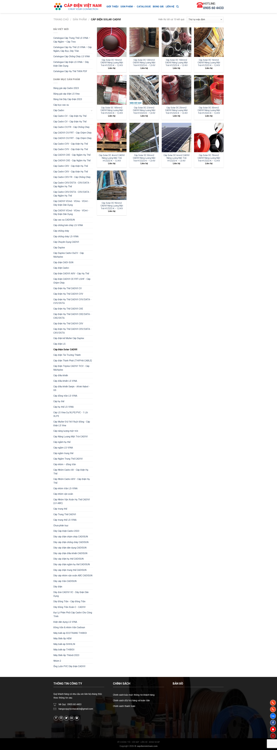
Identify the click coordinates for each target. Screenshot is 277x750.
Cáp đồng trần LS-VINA (65, 395)
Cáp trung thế (60, 508)
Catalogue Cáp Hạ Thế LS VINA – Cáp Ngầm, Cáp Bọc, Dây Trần (72, 49)
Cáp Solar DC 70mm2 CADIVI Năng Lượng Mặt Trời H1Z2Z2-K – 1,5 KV (209, 158)
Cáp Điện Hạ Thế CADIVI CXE (68, 308)
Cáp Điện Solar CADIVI (65, 349)
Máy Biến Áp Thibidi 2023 (66, 655)
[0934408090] (273, 702)
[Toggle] (91, 110)
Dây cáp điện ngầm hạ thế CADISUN (71, 564)
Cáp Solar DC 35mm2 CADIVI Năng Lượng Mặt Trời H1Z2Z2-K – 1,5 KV (209, 110)
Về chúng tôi (123, 742)
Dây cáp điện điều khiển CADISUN (70, 553)
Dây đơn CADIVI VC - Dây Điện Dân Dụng (71, 594)
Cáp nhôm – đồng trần (64, 464)
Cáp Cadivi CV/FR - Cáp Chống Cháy (71, 127)
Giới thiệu (112, 6)
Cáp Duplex (59, 247)
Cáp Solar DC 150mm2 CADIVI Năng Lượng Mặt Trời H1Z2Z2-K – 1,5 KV (176, 63)
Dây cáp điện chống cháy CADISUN (70, 542)
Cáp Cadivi (58, 110)
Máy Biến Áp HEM (62, 638)
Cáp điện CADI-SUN (63, 262)
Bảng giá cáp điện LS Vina (66, 93)
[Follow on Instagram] (61, 718)
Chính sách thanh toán (124, 706)
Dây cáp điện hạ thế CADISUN (68, 558)
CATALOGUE (144, 6)
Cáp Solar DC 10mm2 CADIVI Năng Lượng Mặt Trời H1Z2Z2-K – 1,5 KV (112, 63)
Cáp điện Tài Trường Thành (67, 355)
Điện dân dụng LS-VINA (65, 622)
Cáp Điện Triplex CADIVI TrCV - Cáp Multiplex (71, 368)
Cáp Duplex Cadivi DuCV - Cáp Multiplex (68, 255)
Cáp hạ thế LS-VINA (63, 406)
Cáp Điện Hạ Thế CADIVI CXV (68, 323)
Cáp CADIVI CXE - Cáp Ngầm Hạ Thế (71, 155)
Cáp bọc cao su (61, 104)
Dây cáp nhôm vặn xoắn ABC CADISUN (72, 575)
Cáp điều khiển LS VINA (65, 381)
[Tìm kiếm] (177, 6)
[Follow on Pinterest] (76, 718)
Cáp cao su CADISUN (64, 219)
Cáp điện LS (59, 343)
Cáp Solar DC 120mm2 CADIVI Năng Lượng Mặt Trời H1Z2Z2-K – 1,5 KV (144, 63)
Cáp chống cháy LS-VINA (65, 236)
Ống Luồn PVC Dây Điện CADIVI (69, 666)
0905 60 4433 (213, 8)
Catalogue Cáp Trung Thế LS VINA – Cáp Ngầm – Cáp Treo (71, 40)
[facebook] (273, 722)
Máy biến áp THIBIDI (63, 649)
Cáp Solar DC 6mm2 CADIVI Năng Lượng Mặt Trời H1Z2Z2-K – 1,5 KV (176, 158)
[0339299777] (273, 709)
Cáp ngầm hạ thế (61, 442)
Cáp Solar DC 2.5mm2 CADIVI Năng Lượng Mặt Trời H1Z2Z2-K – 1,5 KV (144, 110)
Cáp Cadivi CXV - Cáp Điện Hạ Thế (70, 166)
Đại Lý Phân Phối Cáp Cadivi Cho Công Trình (72, 614)
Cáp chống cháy (61, 230)
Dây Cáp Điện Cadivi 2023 (66, 531)
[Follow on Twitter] (66, 718)
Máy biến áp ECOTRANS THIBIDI (70, 633)
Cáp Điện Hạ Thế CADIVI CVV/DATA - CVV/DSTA (72, 301)
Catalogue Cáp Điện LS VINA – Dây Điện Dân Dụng (71, 64)
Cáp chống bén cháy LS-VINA (68, 225)
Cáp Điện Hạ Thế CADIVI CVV (68, 293)
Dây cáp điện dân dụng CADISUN (69, 547)
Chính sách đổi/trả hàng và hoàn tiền (131, 700)
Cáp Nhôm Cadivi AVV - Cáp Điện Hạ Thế (71, 481)
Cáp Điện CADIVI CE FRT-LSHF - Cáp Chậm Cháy (71, 281)
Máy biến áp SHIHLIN (64, 644)
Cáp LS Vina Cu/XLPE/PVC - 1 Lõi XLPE (70, 414)
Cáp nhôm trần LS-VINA (65, 488)
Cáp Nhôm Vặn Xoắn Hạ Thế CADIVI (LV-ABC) (71, 501)
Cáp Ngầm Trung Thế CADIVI (68, 458)
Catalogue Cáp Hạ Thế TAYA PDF (70, 71)
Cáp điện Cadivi (61, 268)
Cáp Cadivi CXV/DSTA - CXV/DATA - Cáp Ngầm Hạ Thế (71, 184)
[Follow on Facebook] (56, 718)
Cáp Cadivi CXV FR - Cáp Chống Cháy (72, 177)
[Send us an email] (71, 718)
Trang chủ (61, 19)
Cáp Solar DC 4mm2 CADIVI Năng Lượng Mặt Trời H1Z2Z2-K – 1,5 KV (112, 158)
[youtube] (273, 729)
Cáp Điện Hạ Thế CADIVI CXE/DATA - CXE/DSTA (72, 316)
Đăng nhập (154, 742)
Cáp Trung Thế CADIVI (64, 514)
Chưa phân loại (60, 525)
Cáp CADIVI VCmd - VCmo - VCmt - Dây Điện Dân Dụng (71, 203)
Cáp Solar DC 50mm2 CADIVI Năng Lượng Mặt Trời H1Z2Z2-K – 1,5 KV (144, 158)
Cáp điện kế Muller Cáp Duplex (68, 338)
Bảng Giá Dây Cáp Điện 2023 (67, 99)
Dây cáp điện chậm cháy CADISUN (70, 536)
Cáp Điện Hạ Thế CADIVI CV (67, 288)
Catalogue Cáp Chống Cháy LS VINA (71, 56)
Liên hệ (170, 6)
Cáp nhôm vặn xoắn (63, 494)
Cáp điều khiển (60, 375)
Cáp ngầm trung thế (63, 453)
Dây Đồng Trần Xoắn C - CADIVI (69, 607)
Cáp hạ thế (58, 401)
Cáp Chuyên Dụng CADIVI (66, 242)
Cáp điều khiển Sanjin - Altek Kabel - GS (71, 388)
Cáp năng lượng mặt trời (65, 431)
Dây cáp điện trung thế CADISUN (69, 570)
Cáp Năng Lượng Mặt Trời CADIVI (70, 436)
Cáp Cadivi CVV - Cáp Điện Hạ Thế (70, 143)
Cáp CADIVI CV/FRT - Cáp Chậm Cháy (72, 132)
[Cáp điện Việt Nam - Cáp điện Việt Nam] (77, 6)
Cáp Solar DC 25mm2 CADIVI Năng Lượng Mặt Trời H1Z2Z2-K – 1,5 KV (176, 110)
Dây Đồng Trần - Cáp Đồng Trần (69, 601)
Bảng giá (158, 6)
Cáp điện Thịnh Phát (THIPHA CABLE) (72, 360)
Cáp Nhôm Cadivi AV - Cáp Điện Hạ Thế (70, 471)
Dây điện (57, 586)
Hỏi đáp (135, 742)
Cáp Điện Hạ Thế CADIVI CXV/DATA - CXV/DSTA (72, 331)
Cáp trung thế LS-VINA (64, 519)
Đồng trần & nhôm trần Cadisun (69, 627)
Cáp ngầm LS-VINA (63, 447)
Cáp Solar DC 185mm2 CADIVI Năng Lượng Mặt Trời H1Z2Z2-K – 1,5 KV (112, 110)
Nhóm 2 (57, 660)
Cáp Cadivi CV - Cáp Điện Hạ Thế (69, 116)
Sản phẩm (126, 6)
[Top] (273, 735)
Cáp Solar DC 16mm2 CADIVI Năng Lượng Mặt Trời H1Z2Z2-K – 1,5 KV (209, 63)
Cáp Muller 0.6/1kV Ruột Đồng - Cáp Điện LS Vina (71, 423)
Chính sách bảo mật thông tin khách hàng (134, 694)
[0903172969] (273, 716)
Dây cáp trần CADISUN (64, 581)
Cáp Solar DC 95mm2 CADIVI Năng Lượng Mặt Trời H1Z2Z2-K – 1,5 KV (112, 206)
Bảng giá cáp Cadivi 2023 (66, 88)
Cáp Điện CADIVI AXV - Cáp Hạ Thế (71, 273)
